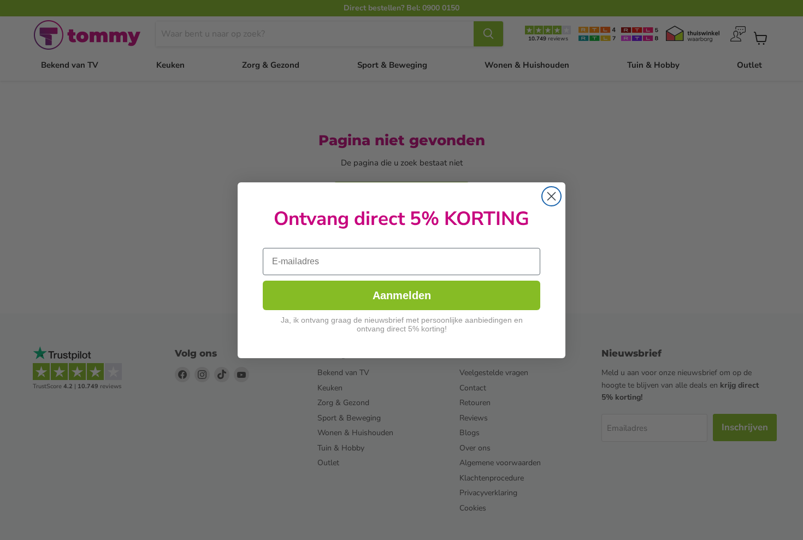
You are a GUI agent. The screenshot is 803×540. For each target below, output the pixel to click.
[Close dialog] (551, 196)
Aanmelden (402, 295)
